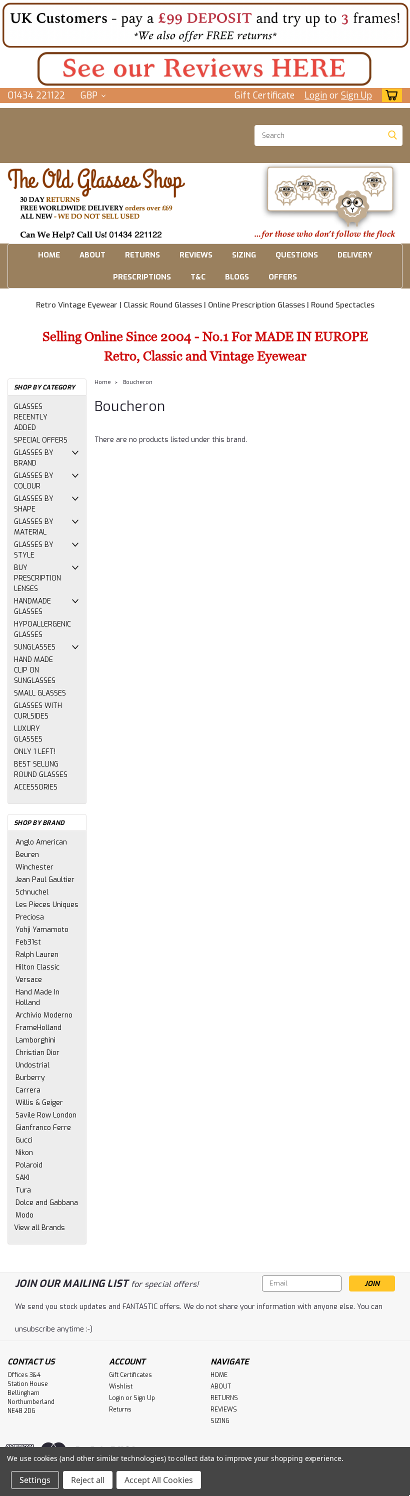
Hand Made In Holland (38, 998)
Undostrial (33, 1065)
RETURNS (142, 255)
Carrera (28, 1090)
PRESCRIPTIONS (142, 277)
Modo (25, 1215)
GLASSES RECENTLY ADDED (31, 417)
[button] (205, 25)
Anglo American (41, 842)
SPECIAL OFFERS (41, 440)
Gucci (24, 1140)
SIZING (244, 255)
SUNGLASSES (35, 647)
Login (315, 96)
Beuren (27, 855)
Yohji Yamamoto (42, 929)
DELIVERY (355, 255)
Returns (120, 1410)
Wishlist (120, 1386)
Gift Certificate (264, 96)
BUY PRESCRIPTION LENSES (37, 578)
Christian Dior (38, 1053)
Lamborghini (36, 1040)
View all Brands (39, 1227)
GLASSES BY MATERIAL (34, 527)
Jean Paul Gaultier (45, 879)
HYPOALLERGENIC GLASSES (42, 630)
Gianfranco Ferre (43, 1127)
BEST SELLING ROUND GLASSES (41, 770)
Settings (35, 1480)
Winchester (35, 867)
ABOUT (93, 255)
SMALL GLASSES (40, 693)
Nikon (24, 1153)
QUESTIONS (297, 255)
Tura (23, 1190)
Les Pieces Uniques (47, 905)
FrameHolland (39, 1027)
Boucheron (137, 382)
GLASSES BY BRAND (34, 458)
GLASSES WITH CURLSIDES (38, 711)
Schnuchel (32, 892)
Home (102, 382)
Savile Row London (46, 1115)
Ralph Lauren (37, 955)
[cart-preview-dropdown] (389, 95)
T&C (198, 277)
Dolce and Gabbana (47, 1203)
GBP (90, 96)
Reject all (87, 1480)
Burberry (30, 1077)
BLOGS (237, 277)
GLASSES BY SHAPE (34, 504)
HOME (49, 255)
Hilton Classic (38, 967)
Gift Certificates (130, 1375)
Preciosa (30, 917)
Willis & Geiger (39, 1103)
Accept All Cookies (158, 1480)
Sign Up (356, 96)
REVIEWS (196, 255)
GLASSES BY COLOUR (34, 481)
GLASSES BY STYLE (34, 550)
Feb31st (28, 942)
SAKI (23, 1177)
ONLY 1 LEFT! (35, 751)
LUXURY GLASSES (28, 734)
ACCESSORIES (36, 787)
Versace (29, 979)
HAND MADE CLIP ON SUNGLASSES (35, 670)
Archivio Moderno (44, 1015)
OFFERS (282, 277)
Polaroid (29, 1165)
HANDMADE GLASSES (32, 606)
